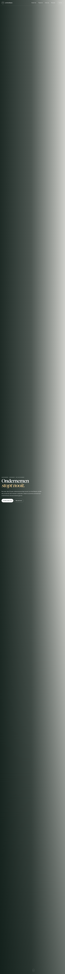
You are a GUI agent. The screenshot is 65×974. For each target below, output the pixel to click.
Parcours (53, 2)
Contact (60, 2)
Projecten (40, 2)
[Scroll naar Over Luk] (33, 970)
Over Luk (47, 2)
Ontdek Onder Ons (7, 500)
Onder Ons (33, 2)
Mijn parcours (19, 500)
